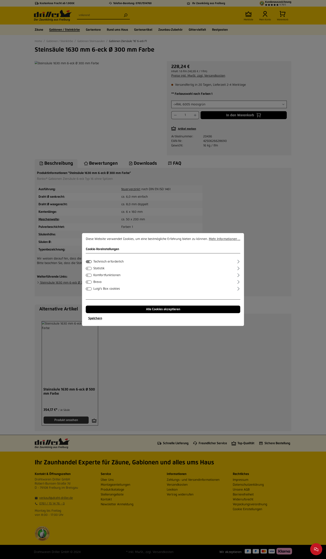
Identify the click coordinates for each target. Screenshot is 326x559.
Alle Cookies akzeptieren (163, 309)
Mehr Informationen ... (224, 238)
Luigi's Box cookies (106, 288)
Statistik (99, 268)
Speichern (95, 318)
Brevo (97, 282)
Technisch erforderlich (108, 261)
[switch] (89, 268)
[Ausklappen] (238, 261)
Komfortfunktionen (107, 275)
